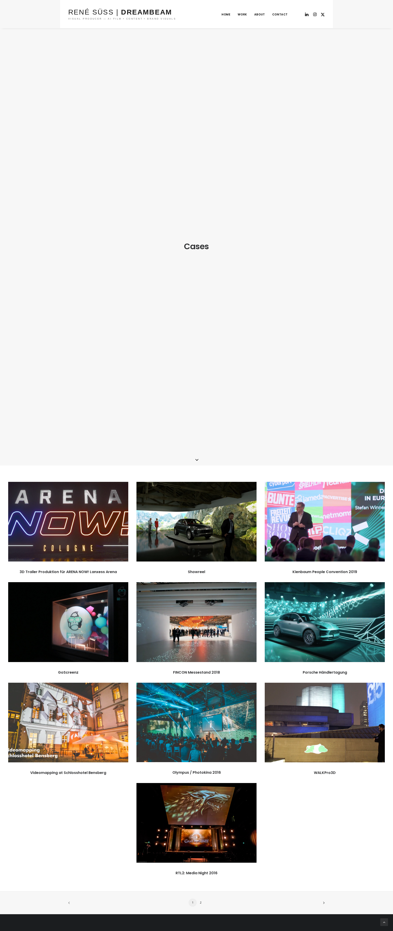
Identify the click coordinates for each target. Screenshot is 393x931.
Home (226, 14)
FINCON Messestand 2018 (196, 672)
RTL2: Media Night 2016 (196, 873)
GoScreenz (68, 672)
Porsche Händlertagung (325, 672)
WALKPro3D (325, 772)
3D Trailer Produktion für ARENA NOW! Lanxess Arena (68, 571)
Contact (280, 14)
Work (242, 14)
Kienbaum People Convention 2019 (324, 571)
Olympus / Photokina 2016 (196, 772)
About (259, 14)
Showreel (196, 571)
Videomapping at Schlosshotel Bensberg (68, 772)
